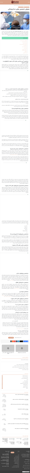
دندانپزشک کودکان (24, 49)
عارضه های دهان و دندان (25, 378)
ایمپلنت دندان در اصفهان (26, 468)
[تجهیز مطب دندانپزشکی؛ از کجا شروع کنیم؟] (4, 411)
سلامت (27, 388)
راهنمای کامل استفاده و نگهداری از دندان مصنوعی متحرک (21, 428)
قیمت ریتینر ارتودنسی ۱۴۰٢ (20, 328)
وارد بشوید (22, 359)
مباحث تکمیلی (25, 52)
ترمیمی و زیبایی (25, 43)
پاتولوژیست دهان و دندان (23, 40)
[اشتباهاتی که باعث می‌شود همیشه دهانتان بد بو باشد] (4, 396)
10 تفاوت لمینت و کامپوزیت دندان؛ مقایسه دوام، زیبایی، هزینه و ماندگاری (19, 404)
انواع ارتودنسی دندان (25, 382)
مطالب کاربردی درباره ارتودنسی (24, 383)
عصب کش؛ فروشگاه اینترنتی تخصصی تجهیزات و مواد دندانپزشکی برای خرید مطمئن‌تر (18, 423)
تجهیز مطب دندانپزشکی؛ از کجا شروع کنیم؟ (23, 368)
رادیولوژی (26, 51)
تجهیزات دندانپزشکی (27, 463)
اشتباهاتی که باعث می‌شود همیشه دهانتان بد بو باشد (22, 364)
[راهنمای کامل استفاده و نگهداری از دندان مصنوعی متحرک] (4, 430)
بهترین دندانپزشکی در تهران (25, 369)
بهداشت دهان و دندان (21, 7)
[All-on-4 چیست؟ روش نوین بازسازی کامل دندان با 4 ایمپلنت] (4, 420)
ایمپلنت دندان (12, 280)
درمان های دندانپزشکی (23, 5)
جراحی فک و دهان (24, 46)
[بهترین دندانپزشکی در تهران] (4, 416)
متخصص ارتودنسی (24, 50)
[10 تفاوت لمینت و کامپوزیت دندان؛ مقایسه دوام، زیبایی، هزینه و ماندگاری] (4, 406)
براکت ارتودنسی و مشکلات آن (8, 296)
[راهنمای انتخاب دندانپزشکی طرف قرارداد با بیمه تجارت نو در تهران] (4, 401)
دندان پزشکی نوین (25, 385)
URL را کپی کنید (11, 337)
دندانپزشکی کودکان (16, 288)
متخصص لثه (25, 45)
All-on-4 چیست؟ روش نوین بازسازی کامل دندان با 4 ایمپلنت (21, 418)
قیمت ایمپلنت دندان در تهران (26, 465)
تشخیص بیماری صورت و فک (23, 44)
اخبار (27, 379)
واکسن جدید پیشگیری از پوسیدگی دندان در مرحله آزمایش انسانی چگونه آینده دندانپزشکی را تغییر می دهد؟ (5, 440)
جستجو (18, 451)
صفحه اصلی (27, 5)
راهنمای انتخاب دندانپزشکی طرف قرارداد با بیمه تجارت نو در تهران (21, 365)
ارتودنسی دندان (26, 380)
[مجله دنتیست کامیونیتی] (15, 2)
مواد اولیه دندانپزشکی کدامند (14, 154)
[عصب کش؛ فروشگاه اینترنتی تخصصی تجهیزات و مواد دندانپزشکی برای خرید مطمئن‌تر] (4, 425)
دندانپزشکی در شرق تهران (26, 461)
